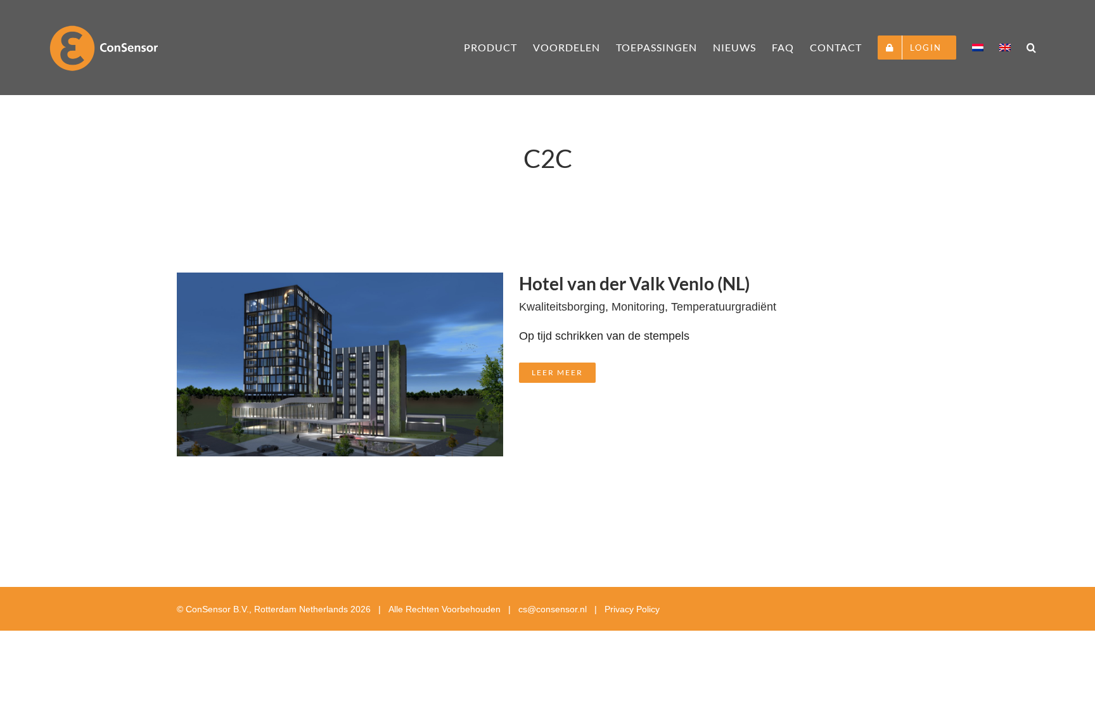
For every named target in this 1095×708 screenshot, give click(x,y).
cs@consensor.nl (552, 609)
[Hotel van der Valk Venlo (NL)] (340, 284)
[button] (1032, 47)
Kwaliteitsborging (562, 306)
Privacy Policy (632, 609)
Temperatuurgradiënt (723, 306)
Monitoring (638, 306)
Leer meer (557, 372)
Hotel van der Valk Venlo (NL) (634, 283)
